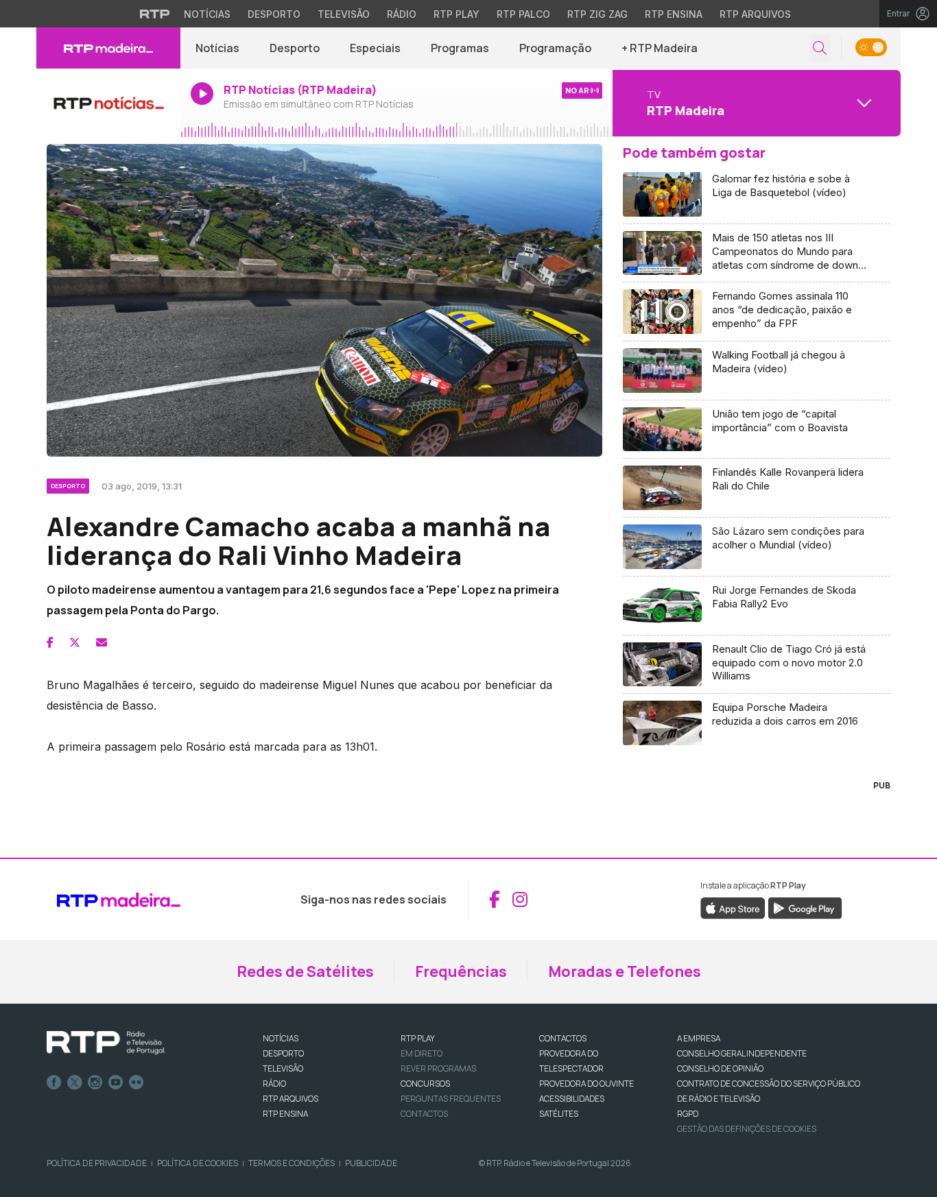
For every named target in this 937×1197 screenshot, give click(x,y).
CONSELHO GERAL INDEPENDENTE (742, 1053)
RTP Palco (523, 14)
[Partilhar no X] (74, 642)
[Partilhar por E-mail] (101, 642)
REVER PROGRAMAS (438, 1068)
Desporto (274, 14)
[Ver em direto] (108, 103)
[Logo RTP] (106, 1042)
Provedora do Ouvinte (586, 1083)
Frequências (461, 971)
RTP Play (456, 14)
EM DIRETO (421, 1053)
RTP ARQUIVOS (290, 1098)
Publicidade (371, 1163)
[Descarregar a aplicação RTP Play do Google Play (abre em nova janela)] (805, 907)
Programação (555, 48)
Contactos (424, 1114)
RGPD (687, 1114)
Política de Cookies (197, 1163)
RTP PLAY (418, 1038)
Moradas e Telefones (624, 971)
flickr (136, 1082)
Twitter (74, 1082)
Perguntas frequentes (451, 1098)
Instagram (95, 1082)
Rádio (401, 14)
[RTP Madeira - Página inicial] (108, 48)
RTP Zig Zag (597, 14)
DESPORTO (283, 1053)
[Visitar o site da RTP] (155, 13)
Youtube (115, 1082)
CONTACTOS (562, 1038)
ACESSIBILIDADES (571, 1098)
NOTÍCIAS (280, 1038)
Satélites (558, 1114)
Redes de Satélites (305, 971)
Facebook (54, 1082)
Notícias (207, 14)
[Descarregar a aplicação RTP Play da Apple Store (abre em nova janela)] (733, 907)
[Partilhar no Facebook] (50, 642)
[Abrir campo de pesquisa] (820, 48)
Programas (460, 48)
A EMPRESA (698, 1038)
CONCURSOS (425, 1083)
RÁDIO (274, 1083)
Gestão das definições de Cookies (746, 1129)
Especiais (375, 48)
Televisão (344, 14)
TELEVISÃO (283, 1068)
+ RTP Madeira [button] (659, 48)
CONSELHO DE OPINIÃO (720, 1068)
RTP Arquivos (755, 14)
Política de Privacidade (97, 1163)
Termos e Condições (291, 1163)
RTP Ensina (673, 14)
